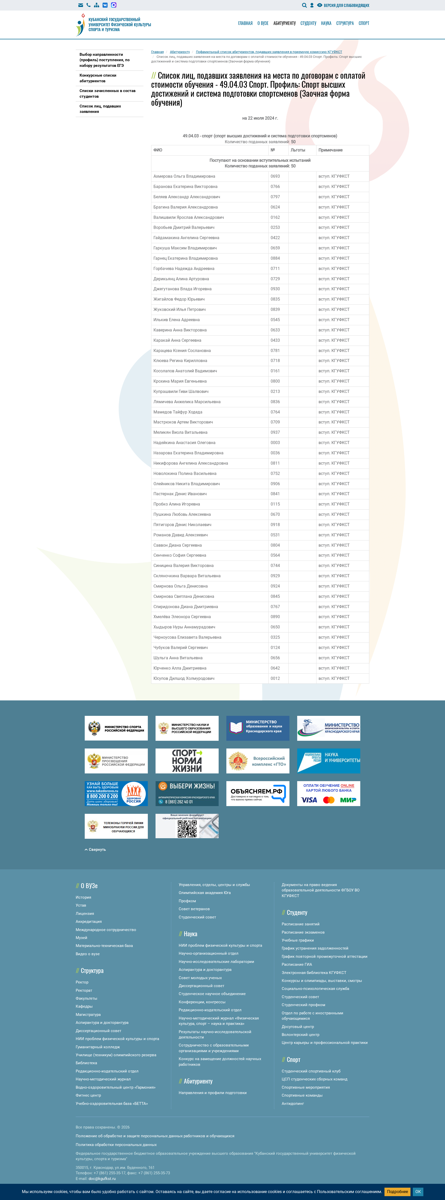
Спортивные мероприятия (306, 1087)
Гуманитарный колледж (98, 1047)
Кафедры (84, 1006)
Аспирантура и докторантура (102, 1022)
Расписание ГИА (297, 964)
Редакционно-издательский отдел (107, 1071)
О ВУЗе (89, 885)
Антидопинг (293, 1103)
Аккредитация (89, 921)
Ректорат (84, 990)
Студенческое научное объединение (212, 993)
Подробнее (397, 1191)
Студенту (308, 23)
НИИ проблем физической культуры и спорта (117, 1038)
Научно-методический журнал (103, 1079)
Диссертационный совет (98, 1030)
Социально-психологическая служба (315, 988)
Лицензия (85, 913)
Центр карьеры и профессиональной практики (325, 1042)
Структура (345, 23)
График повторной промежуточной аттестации (324, 956)
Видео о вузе (88, 954)
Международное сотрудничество (106, 929)
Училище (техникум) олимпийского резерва (116, 1055)
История (83, 897)
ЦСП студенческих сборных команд (314, 1079)
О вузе (263, 23)
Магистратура (88, 1014)
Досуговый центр (298, 1026)
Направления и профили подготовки (213, 1092)
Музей (81, 937)
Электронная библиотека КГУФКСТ (314, 972)
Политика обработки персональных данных (116, 1144)
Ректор (82, 982)
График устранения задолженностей (315, 948)
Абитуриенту (284, 23)
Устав (81, 905)
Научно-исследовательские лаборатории (216, 961)
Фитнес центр (88, 1095)
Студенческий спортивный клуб (311, 1071)
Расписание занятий (301, 924)
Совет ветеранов (194, 909)
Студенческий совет (197, 917)
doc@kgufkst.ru (102, 1178)
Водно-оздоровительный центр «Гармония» (116, 1087)
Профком (187, 901)
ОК (418, 1191)
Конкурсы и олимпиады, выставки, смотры (322, 980)
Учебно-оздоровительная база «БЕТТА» (112, 1103)
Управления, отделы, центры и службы (214, 884)
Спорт (364, 23)
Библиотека (86, 1063)
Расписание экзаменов (303, 932)
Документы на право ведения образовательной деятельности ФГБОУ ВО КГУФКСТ (321, 890)
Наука (326, 23)
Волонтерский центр (300, 1034)
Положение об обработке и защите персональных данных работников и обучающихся (155, 1136)
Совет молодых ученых (200, 978)
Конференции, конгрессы (202, 1002)
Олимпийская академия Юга (205, 892)
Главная (245, 23)
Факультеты (86, 998)
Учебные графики (298, 940)
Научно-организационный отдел (208, 953)
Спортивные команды (302, 1095)
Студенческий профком (303, 1005)
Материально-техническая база (104, 945)
